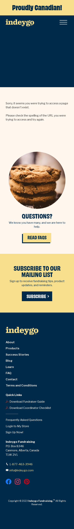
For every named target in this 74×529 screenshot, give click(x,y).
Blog (9, 360)
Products (12, 348)
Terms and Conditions (21, 385)
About (10, 342)
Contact (11, 379)
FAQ (8, 373)
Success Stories (17, 354)
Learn (10, 367)
